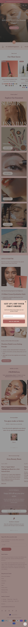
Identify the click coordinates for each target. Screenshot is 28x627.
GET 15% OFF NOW (14, 321)
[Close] (25, 301)
